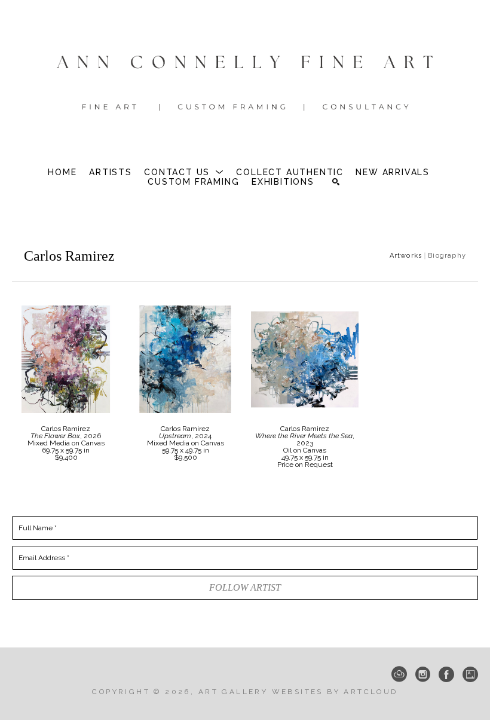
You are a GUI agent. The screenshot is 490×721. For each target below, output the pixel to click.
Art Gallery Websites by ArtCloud (298, 692)
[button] (184, 172)
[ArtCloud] (399, 674)
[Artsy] (470, 674)
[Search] (335, 181)
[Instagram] (422, 674)
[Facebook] (446, 674)
